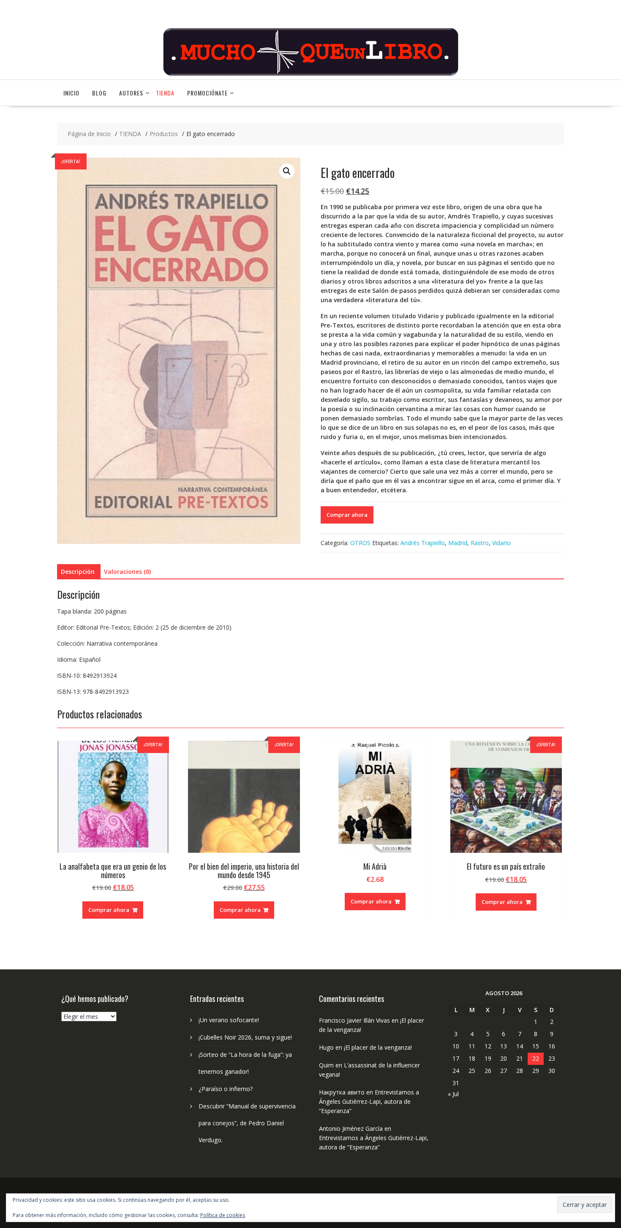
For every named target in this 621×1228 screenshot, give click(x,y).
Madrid (457, 543)
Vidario (501, 543)
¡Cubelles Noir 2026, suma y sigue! (245, 1037)
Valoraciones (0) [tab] (127, 572)
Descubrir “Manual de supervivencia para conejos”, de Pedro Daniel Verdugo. (247, 1123)
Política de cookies (222, 1215)
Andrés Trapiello (422, 543)
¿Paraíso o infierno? (226, 1089)
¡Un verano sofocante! (229, 1020)
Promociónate (207, 92)
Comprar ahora (347, 514)
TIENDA (165, 92)
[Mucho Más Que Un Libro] (310, 75)
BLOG (99, 92)
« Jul (453, 1094)
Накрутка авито (342, 1092)
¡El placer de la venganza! (378, 1047)
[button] (286, 171)
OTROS (360, 543)
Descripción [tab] (78, 572)
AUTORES (131, 92)
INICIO (71, 92)
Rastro (480, 543)
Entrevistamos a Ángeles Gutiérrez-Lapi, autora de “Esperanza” (369, 1101)
